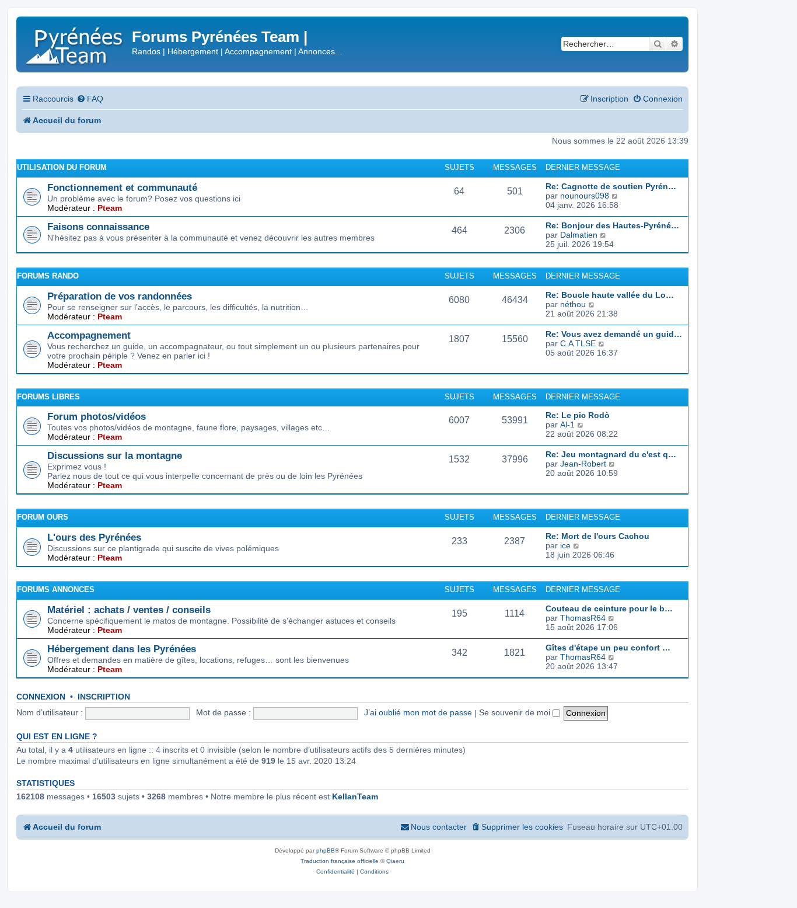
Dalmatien (578, 234)
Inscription (104, 697)
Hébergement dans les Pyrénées (121, 649)
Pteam (109, 208)
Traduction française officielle (339, 861)
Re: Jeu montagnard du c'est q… (611, 454)
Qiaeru (395, 861)
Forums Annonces (56, 589)
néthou (573, 304)
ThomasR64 (583, 617)
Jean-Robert (583, 463)
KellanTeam (355, 796)
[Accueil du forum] (75, 43)
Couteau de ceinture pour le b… (609, 608)
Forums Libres (48, 396)
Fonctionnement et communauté (122, 187)
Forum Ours (42, 517)
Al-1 (567, 424)
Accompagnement (89, 335)
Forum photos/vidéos (96, 416)
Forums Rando (48, 276)
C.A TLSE (578, 343)
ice (565, 545)
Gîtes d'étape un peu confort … (608, 647)
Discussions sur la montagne (114, 455)
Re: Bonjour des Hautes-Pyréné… (612, 225)
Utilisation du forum (62, 167)
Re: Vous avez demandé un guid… (614, 334)
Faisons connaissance (98, 226)
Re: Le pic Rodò (578, 415)
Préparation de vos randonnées (119, 296)
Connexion (40, 697)
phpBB (325, 850)
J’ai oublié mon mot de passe (418, 712)
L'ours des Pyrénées (94, 537)
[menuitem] (89, 99)
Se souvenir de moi (516, 712)
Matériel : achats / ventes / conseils (129, 609)
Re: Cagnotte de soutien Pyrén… (611, 186)
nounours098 (584, 195)
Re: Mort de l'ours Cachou (597, 536)
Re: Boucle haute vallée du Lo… (610, 295)
